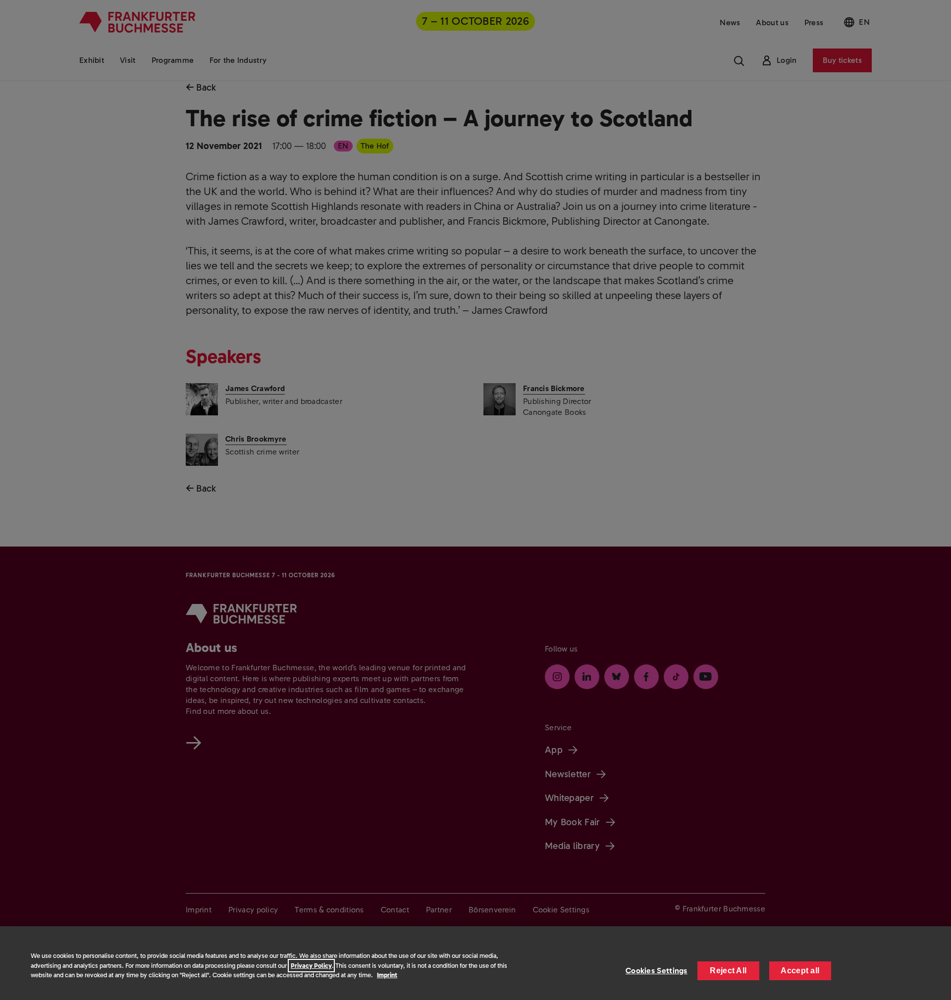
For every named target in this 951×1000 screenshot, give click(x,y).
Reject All (728, 970)
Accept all (800, 970)
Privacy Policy (311, 965)
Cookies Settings (656, 970)
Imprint (387, 975)
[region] (475, 963)
